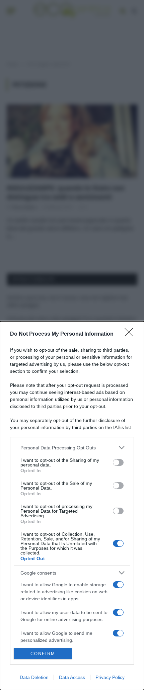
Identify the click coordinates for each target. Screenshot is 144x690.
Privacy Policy (110, 677)
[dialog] (72, 505)
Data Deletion (34, 677)
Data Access (72, 677)
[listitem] (72, 447)
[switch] (118, 462)
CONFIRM (42, 653)
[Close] (131, 334)
